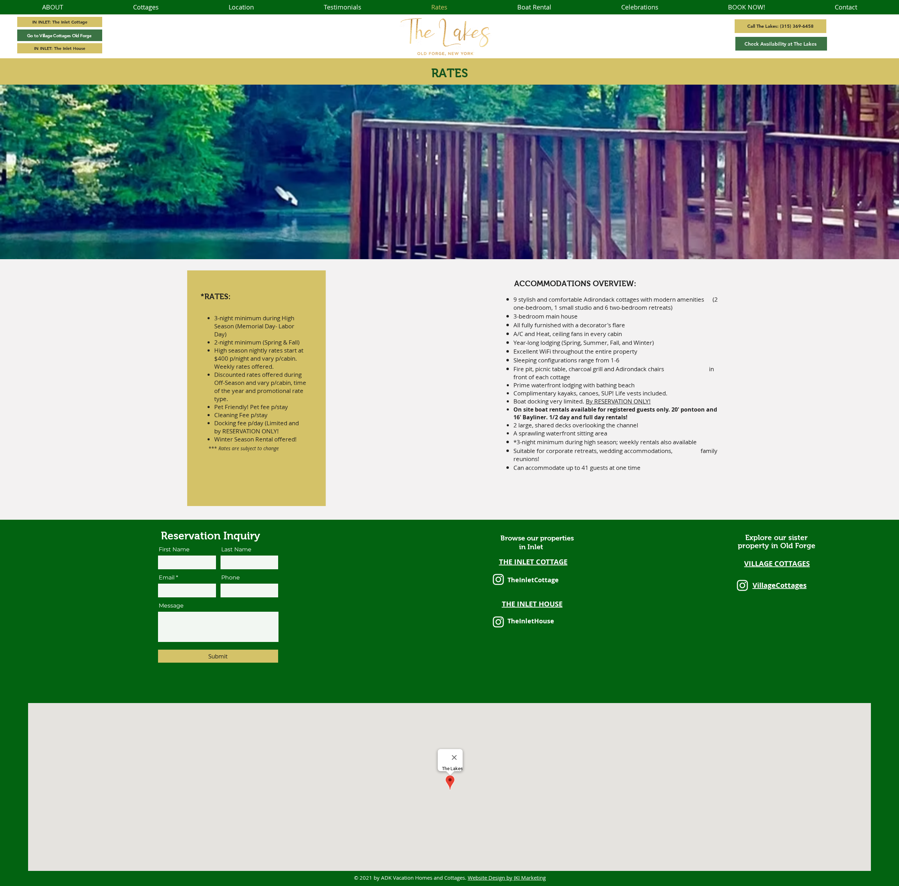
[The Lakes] (498, 579)
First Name (174, 549)
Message (171, 606)
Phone (230, 577)
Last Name (236, 549)
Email (167, 577)
